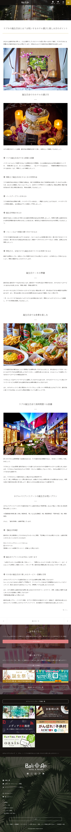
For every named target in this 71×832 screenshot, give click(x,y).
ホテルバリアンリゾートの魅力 (14, 787)
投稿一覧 (36, 621)
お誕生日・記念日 (8, 808)
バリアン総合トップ (35, 819)
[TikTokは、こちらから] (39, 774)
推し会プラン (9, 797)
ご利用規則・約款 (60, 824)
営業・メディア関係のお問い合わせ (46, 824)
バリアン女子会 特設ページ (35, 641)
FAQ (63, 3)
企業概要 (16, 824)
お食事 (5, 802)
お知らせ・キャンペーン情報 (13, 784)
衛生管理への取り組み (9, 813)
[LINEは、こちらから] (28, 774)
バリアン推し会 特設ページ (35, 665)
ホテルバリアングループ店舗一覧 (35, 701)
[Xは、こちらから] (32, 774)
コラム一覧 (7, 805)
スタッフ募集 (9, 824)
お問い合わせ (33, 824)
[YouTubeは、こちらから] (43, 774)
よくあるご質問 (8, 810)
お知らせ (58, 3)
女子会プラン (9, 793)
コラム (66, 610)
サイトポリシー (24, 824)
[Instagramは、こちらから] (35, 774)
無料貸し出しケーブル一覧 (35, 687)
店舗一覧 (53, 3)
